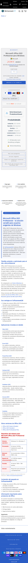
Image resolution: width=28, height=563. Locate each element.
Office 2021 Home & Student (10, 426)
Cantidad (14, 69)
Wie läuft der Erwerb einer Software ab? (14, 164)
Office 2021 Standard (8, 428)
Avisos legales (14, 156)
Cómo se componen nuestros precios (13, 160)
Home (3, 16)
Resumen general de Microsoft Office (11, 296)
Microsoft (14, 50)
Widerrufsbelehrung (14, 79)
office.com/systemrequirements (14, 475)
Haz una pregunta (14, 153)
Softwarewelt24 (9, 247)
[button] (14, 86)
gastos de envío (13, 64)
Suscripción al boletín (13, 548)
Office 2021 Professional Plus (11, 429)
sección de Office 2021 (12, 294)
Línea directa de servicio (13, 535)
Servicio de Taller (14, 539)
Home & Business (17, 283)
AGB (23, 75)
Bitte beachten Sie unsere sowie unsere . (14, 77)
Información (14, 544)
